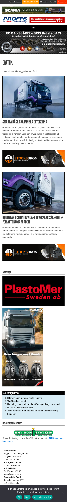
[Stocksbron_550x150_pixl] (33, 158)
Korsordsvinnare (15, 2)
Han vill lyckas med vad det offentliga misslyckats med (33, 404)
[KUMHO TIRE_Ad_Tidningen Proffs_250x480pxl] (22, 347)
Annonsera (62, 2)
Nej (27, 497)
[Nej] (63, 493)
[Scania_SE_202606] (33, 10)
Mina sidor (44, 2)
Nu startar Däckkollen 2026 (20, 407)
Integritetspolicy (42, 497)
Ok (19, 497)
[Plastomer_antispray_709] (33, 291)
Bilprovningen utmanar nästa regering (24, 398)
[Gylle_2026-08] (33, 42)
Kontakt (53, 2)
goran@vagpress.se (12, 474)
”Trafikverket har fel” (16, 401)
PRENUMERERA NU (30, 2)
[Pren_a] (47, 19)
